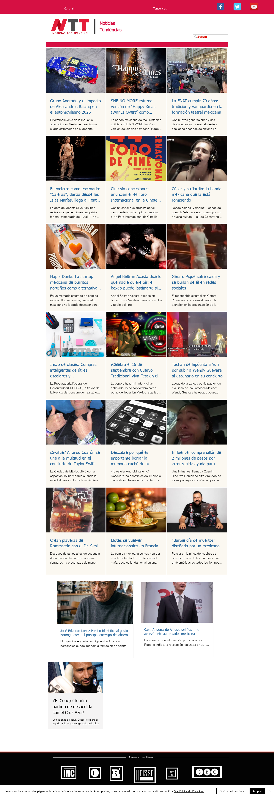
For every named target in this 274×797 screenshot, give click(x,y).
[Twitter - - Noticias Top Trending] (237, 6)
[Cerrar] (269, 791)
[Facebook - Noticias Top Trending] (220, 6)
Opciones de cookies (232, 791)
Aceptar (257, 791)
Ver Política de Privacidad (189, 791)
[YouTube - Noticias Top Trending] (254, 6)
